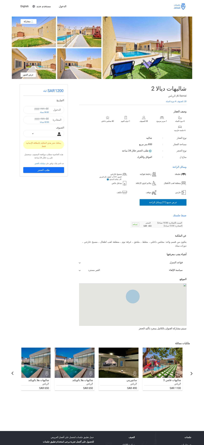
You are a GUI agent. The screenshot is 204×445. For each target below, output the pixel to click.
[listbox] (44, 133)
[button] (131, 262)
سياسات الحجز (40, 164)
